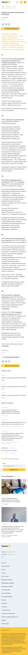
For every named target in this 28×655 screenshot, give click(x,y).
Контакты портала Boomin (8, 613)
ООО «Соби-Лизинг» (18, 119)
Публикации (8, 6)
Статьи (3, 573)
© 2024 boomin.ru (5, 630)
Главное (3, 19)
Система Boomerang (6, 596)
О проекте (4, 606)
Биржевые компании (6, 579)
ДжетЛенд (6, 415)
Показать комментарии (11, 357)
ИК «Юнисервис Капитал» (16, 90)
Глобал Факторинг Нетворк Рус (7, 426)
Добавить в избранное (11, 28)
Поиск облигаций (5, 593)
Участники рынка (5, 589)
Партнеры (4, 603)
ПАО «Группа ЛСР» (7, 295)
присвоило (8, 119)
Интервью (3, 442)
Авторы (3, 569)
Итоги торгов (5, 448)
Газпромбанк (5, 308)
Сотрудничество (5, 610)
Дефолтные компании (7, 586)
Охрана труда (5, 623)
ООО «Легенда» (6, 240)
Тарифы (3, 620)
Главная (2, 6)
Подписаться (13, 469)
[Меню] (25, 2)
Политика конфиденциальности (9, 616)
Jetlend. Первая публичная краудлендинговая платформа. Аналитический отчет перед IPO (10, 411)
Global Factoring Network (18, 426)
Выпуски (3, 600)
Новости (14, 6)
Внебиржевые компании (7, 583)
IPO (2, 415)
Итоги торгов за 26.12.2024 (9, 450)
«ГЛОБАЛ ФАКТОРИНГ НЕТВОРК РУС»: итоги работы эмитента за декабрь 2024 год (13, 423)
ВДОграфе (6, 346)
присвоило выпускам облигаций (15, 238)
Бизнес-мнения (5, 566)
